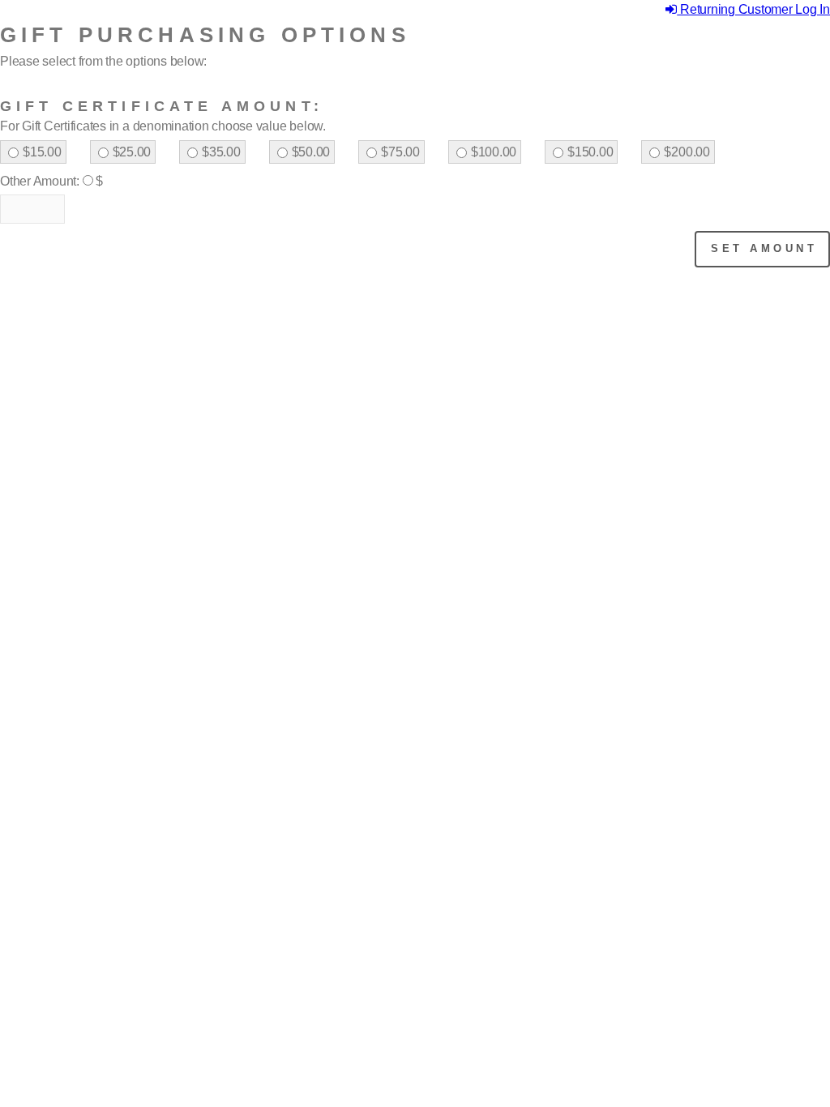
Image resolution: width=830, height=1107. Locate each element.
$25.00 (132, 152)
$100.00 (493, 152)
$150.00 (590, 152)
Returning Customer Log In (753, 9)
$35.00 (221, 152)
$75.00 (400, 152)
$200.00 (686, 152)
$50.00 (311, 152)
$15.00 (42, 152)
